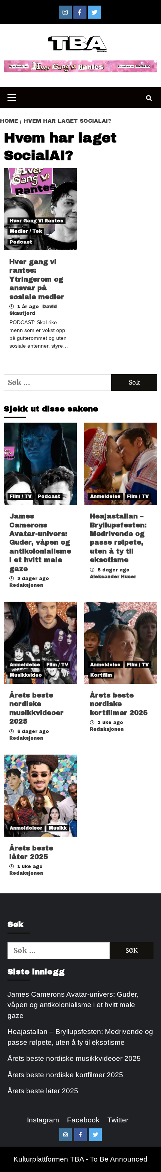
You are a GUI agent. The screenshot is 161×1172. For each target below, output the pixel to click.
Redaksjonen (26, 585)
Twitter (117, 1120)
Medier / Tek (26, 231)
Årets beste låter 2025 (42, 1091)
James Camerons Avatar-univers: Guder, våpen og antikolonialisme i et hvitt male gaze (40, 542)
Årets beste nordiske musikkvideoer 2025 (74, 1058)
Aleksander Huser (113, 576)
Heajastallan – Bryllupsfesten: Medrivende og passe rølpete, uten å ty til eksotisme (80, 1037)
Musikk (58, 828)
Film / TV (20, 496)
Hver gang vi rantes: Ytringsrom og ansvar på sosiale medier (36, 279)
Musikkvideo (26, 675)
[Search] (149, 98)
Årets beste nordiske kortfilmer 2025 (119, 704)
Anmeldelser (26, 828)
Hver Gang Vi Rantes (36, 220)
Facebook (83, 1120)
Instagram (43, 1120)
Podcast (21, 242)
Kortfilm (101, 675)
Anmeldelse (105, 496)
